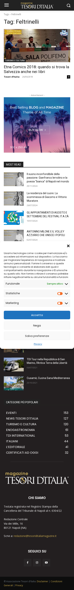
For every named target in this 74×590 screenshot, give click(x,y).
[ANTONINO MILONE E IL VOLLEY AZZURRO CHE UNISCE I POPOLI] (14, 237)
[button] (68, 246)
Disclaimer (42, 581)
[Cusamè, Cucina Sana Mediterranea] (14, 383)
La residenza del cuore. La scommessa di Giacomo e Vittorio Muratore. (47, 197)
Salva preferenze (37, 336)
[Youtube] (46, 562)
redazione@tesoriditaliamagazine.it (35, 536)
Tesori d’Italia (12, 76)
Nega (37, 325)
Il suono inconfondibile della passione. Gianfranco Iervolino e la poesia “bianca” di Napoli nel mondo (48, 178)
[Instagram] (37, 562)
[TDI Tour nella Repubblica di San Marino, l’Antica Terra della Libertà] (14, 365)
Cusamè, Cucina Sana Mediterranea (48, 378)
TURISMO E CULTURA (15, 60)
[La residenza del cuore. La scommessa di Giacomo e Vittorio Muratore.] (14, 198)
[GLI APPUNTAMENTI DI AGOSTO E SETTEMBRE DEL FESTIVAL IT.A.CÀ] (14, 218)
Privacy (38, 344)
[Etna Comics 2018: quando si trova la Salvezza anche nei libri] (37, 45)
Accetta (37, 315)
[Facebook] (27, 562)
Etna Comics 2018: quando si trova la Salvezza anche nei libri (36, 69)
